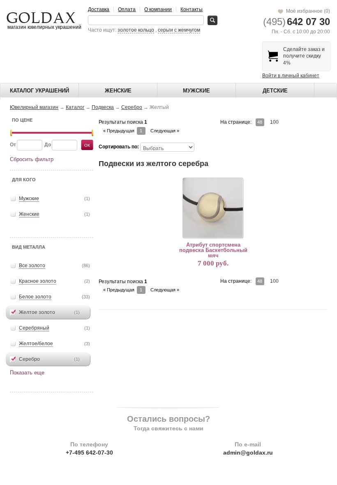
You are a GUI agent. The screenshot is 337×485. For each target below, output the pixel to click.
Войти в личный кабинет (290, 76)
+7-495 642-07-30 (89, 452)
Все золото (32, 265)
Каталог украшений (39, 91)
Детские (275, 91)
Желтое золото (37, 312)
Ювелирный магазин (34, 107)
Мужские (196, 91)
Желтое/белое (36, 343)
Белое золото (35, 297)
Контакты (191, 9)
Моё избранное (307, 11)
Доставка (98, 9)
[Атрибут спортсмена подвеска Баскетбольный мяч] (213, 208)
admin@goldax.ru (248, 452)
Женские (118, 91)
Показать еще (27, 373)
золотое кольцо (136, 30)
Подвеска (103, 107)
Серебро (131, 107)
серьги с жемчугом (179, 30)
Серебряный (34, 328)
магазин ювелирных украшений (43, 27)
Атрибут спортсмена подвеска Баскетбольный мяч (213, 250)
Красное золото (37, 281)
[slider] (11, 132)
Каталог (75, 107)
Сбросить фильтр (31, 159)
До (47, 145)
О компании (158, 9)
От (13, 145)
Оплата (127, 9)
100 (274, 122)
